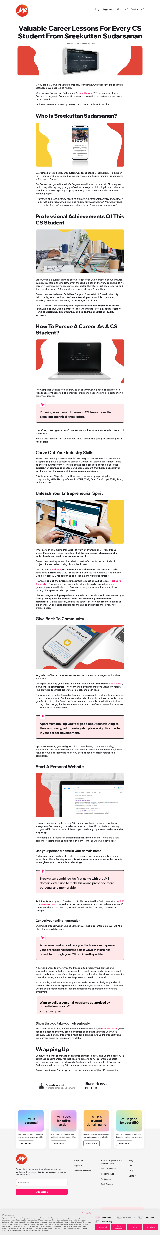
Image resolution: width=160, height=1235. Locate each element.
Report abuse (107, 1174)
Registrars (108, 9)
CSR (130, 1165)
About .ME (122, 9)
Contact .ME (137, 9)
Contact (132, 1176)
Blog (97, 9)
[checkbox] (97, 1217)
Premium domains (82, 1170)
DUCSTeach (115, 683)
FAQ (130, 1170)
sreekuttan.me (85, 93)
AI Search (106, 1179)
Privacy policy (87, 1213)
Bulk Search (107, 1184)
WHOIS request (108, 1168)
